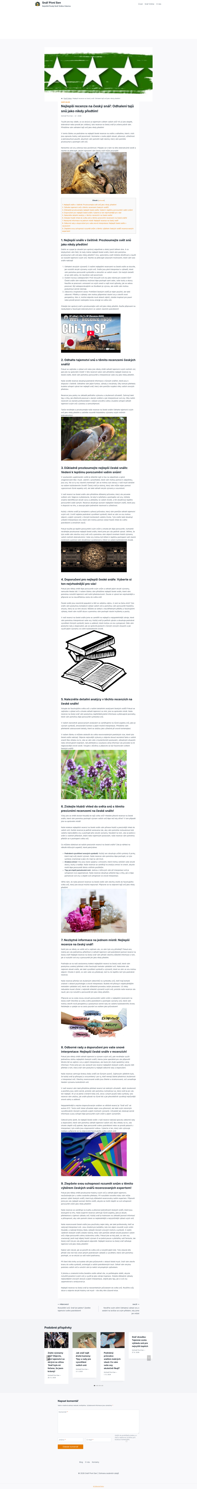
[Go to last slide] (48, 1358)
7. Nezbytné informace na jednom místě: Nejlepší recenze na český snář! (90, 221)
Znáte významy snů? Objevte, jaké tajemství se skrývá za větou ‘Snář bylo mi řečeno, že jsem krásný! (56, 1362)
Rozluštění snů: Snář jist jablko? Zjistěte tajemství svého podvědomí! (74, 1308)
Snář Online (149, 4)
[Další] (149, 1358)
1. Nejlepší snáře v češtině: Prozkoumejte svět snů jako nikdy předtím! (89, 205)
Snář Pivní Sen (68, 116)
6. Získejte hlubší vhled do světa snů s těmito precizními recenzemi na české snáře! (94, 218)
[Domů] (61, 98)
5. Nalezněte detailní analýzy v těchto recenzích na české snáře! (87, 215)
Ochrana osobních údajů (109, 1473)
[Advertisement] (98, 23)
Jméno (62, 1440)
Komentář (63, 1412)
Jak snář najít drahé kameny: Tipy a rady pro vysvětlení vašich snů (83, 1359)
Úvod (140, 4)
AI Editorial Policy (98, 1486)
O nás (158, 4)
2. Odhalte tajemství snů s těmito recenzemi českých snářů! (85, 207)
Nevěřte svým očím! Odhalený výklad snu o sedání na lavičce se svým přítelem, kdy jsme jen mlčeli (120, 1309)
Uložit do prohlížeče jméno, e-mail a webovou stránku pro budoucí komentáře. (126, 1437)
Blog (81, 1462)
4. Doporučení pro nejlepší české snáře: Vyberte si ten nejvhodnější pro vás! (91, 213)
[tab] (94, 1385)
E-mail (90, 1440)
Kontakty (95, 1462)
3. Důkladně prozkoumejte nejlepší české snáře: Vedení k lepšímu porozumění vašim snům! (97, 210)
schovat (101, 200)
